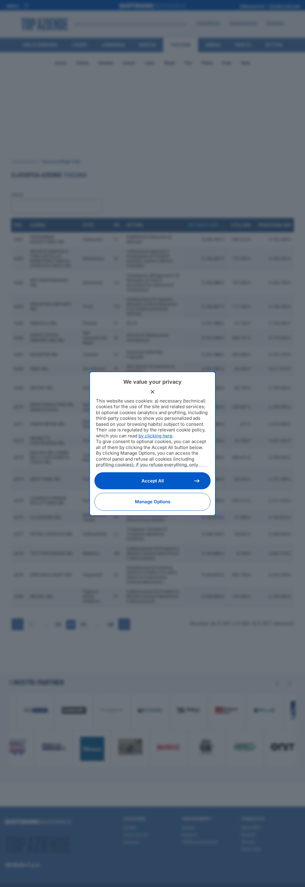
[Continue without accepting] (152, 391)
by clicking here (155, 436)
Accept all (152, 481)
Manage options (152, 501)
